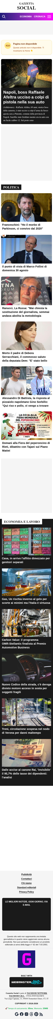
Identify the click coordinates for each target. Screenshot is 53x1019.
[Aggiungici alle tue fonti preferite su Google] (17, 1014)
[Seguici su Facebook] (21, 1014)
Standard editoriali (26, 887)
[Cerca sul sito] (4, 16)
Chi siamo (26, 883)
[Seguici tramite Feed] (41, 1014)
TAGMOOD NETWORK (37, 993)
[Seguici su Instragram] (26, 1014)
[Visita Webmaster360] (26, 982)
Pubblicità (26, 874)
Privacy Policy (26, 892)
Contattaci (26, 879)
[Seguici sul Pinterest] (36, 1014)
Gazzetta (26, 6)
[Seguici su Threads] (31, 1014)
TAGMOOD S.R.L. (17, 995)
